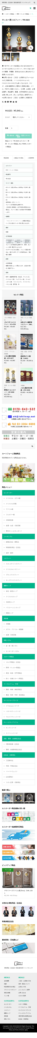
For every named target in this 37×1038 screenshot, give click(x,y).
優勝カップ (7, 1013)
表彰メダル (7, 1019)
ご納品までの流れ (18, 158)
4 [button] (20, 886)
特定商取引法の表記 (9, 986)
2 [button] (16, 886)
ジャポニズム (8, 1007)
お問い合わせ (22, 992)
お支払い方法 (22, 986)
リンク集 (6, 995)
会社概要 (6, 981)
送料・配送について (24, 984)
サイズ (7, 117)
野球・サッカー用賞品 (12, 170)
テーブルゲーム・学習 (24, 1007)
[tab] (6, 157)
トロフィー (7, 1010)
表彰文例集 (7, 992)
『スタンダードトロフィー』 (14, 221)
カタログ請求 (22, 995)
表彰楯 (6, 1016)
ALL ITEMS (22, 144)
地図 (5, 984)
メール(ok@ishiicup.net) (21, 80)
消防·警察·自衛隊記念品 (25, 1016)
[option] (18, 883)
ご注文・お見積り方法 (24, 981)
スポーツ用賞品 (22, 1004)
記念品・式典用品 (23, 1019)
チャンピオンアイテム (24, 1013)
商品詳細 (6, 158)
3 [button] (18, 886)
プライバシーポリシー (10, 989)
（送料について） (16, 202)
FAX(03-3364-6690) (8, 83)
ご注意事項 (31, 158)
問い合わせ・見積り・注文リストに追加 (18, 136)
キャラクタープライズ (24, 1010)
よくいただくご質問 (24, 989)
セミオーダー (8, 1004)
